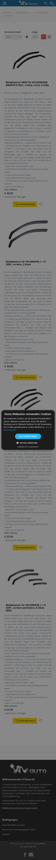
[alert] (28, 430)
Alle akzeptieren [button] (28, 436)
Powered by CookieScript (28, 447)
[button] (28, 442)
